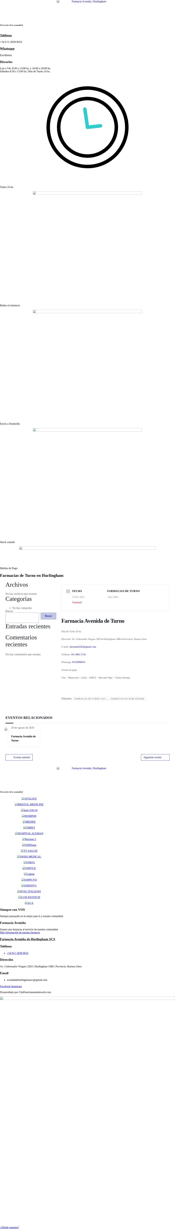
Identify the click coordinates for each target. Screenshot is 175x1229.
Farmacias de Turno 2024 (90, 699)
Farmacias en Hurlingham (127, 699)
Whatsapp (7, 48)
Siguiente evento (152, 757)
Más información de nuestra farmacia (20, 932)
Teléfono (6, 35)
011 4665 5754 (78, 654)
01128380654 (78, 662)
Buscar (9, 611)
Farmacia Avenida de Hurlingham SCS (27, 939)
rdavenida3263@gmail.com (82, 647)
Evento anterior (22, 757)
